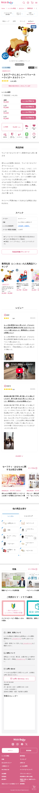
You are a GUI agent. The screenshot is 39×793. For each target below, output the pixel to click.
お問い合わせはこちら (21, 679)
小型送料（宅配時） (24, 226)
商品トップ (5, 21)
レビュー (31, 21)
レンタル (11, 516)
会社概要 (4, 773)
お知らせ (22, 762)
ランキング (23, 759)
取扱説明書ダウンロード (21, 252)
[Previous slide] (4, 538)
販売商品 (22, 756)
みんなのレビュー (7, 762)
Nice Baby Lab (5, 769)
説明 (14, 21)
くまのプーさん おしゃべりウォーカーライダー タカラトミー (7, 288)
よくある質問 (23, 766)
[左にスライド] (16, 64)
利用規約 (4, 776)
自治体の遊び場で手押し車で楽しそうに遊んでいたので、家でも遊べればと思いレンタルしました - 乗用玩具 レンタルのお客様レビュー (19, 398)
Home (3, 8)
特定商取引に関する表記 (26, 776)
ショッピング (28, 516)
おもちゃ (21, 8)
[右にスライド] (23, 64)
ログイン (10, 750)
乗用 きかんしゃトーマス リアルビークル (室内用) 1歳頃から (23, 285)
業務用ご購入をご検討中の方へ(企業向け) (28, 780)
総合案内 (4, 779)
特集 (3, 759)
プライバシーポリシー (25, 773)
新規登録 (28, 750)
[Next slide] (35, 538)
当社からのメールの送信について (10, 783)
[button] (23, 2)
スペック (22, 21)
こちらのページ (16, 638)
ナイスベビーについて (26, 769)
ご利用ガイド (5, 766)
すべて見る (31, 468)
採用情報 (22, 783)
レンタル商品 (12, 8)
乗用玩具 (30, 8)
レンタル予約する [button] (28, 101)
